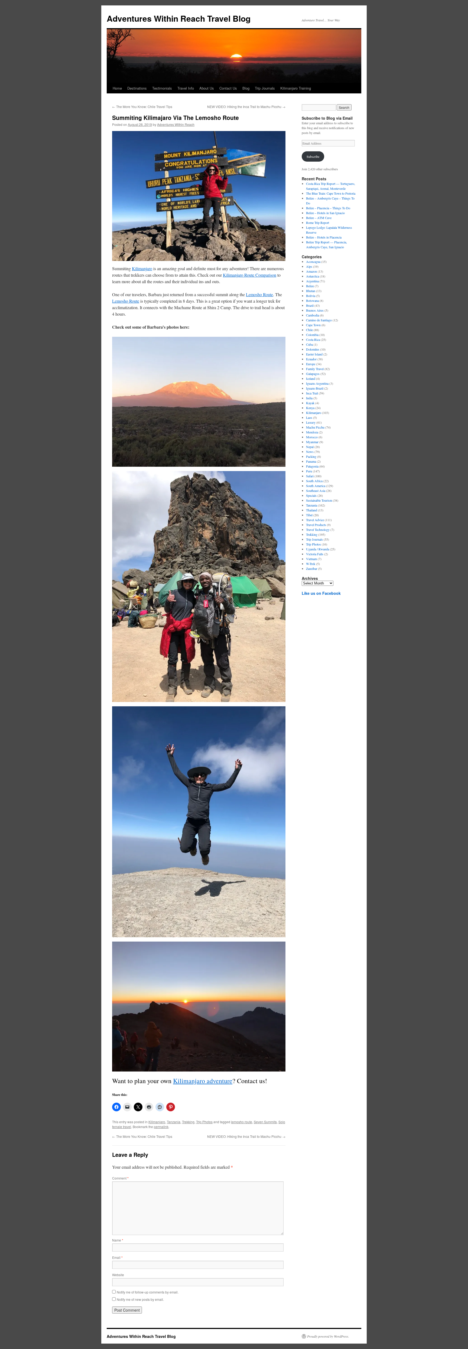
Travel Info (185, 88)
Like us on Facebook (321, 593)
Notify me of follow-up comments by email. (147, 1292)
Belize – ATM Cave (319, 217)
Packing (311, 456)
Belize (310, 286)
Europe (310, 364)
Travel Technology (318, 529)
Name (117, 1240)
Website (118, 1274)
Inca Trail (312, 393)
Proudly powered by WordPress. (328, 1336)
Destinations (137, 88)
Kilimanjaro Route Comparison (249, 275)
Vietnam (311, 559)
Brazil (310, 305)
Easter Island (314, 354)
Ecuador (311, 359)
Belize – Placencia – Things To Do (328, 208)
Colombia (312, 334)
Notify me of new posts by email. (140, 1299)
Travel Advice (315, 520)
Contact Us (228, 88)
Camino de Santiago (319, 320)
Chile (309, 330)
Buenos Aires (315, 310)
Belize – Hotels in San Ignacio (325, 213)
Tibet (309, 515)
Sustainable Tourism (319, 500)
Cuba (309, 344)
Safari (310, 476)
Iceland (310, 378)
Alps (309, 266)
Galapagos (313, 373)
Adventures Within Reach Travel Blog (179, 18)
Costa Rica (313, 339)
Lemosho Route (259, 294)
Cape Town (313, 325)
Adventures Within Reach (175, 124)
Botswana (312, 300)
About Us (206, 88)
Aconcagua (313, 261)
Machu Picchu (315, 427)
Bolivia (310, 295)
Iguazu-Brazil (314, 388)
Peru (309, 471)
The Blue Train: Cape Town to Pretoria (330, 193)
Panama (311, 461)
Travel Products (316, 524)
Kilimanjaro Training (295, 88)
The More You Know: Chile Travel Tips (142, 106)
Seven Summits (265, 1121)
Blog (245, 88)
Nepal (310, 447)
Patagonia (312, 466)
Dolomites (312, 349)
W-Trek (310, 563)
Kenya (310, 408)
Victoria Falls (314, 554)
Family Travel (315, 369)
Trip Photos (204, 1121)
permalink (161, 1126)
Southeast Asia (315, 490)
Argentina (312, 281)
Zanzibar (311, 568)
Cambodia (312, 315)
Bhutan (310, 291)
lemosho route (241, 1121)
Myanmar (312, 442)
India (309, 398)
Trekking (188, 1121)
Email (117, 1257)
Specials (311, 495)
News (310, 451)
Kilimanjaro (142, 268)
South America (315, 486)
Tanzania (173, 1121)
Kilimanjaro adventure (202, 1080)
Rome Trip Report (317, 222)
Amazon (311, 271)
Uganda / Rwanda (317, 549)
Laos (309, 417)
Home (117, 88)
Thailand (311, 510)
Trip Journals (265, 88)
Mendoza (312, 432)
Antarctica (312, 276)
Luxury (311, 422)
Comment (120, 1178)
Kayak (310, 403)
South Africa (314, 481)
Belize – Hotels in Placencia (324, 237)
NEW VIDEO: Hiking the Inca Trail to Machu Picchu (246, 106)
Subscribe (313, 156)
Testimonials (162, 88)
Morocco (312, 437)
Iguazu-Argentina (317, 383)
